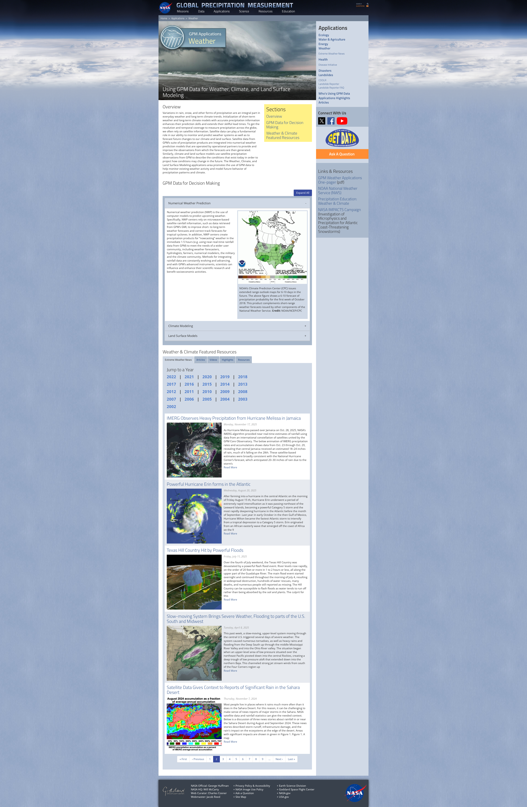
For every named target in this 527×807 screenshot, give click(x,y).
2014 (225, 384)
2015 (207, 384)
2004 (225, 399)
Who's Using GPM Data (334, 93)
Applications (222, 11)
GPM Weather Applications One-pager (340, 180)
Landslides (326, 75)
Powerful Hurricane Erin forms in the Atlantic (208, 484)
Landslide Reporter (329, 84)
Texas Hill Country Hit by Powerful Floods (205, 550)
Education (288, 11)
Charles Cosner (217, 793)
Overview (274, 116)
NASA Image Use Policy (249, 789)
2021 (189, 376)
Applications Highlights (334, 98)
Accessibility (262, 786)
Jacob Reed (213, 797)
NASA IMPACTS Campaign (339, 209)
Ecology (324, 35)
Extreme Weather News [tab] (178, 360)
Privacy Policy (244, 786)
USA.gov (284, 797)
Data (201, 11)
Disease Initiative (328, 64)
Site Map (241, 797)
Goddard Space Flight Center (296, 789)
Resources (266, 11)
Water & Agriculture (332, 39)
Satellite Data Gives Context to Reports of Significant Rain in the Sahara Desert (233, 690)
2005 (207, 399)
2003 (242, 399)
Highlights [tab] (227, 360)
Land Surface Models (182, 336)
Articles (324, 102)
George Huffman (218, 786)
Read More (230, 467)
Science (244, 11)
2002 (171, 406)
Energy (323, 44)
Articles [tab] (200, 360)
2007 (171, 399)
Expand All (302, 193)
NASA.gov (285, 793)
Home (164, 18)
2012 (171, 391)
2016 (189, 384)
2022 (171, 376)
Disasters (325, 70)
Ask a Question (245, 793)
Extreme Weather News (332, 53)
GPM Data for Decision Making (284, 124)
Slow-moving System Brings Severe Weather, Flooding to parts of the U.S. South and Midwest (236, 619)
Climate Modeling (180, 326)
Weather (324, 48)
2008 (242, 391)
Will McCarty (211, 789)
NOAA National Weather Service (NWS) (337, 190)
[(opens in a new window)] (322, 120)
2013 (242, 384)
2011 (189, 391)
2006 (189, 399)
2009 (225, 391)
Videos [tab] (213, 360)
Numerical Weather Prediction (189, 203)
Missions (183, 11)
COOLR (322, 80)
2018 (242, 376)
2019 (225, 376)
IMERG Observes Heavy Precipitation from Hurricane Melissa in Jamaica (234, 418)
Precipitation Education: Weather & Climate (337, 201)
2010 (207, 391)
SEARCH (359, 4)
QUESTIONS (360, 6)
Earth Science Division (292, 786)
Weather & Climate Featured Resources (282, 135)
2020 (207, 376)
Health (323, 59)
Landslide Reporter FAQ (331, 87)
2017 (171, 384)
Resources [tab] (244, 360)
